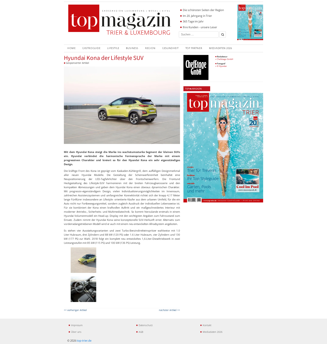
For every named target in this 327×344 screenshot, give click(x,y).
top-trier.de (84, 340)
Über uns (76, 331)
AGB (141, 331)
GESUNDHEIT (170, 48)
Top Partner (193, 48)
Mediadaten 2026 (220, 48)
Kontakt (207, 325)
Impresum (77, 325)
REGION (150, 48)
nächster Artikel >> (169, 310)
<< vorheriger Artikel (75, 310)
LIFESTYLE (113, 48)
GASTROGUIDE (91, 48)
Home (71, 48)
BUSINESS (132, 48)
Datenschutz (146, 325)
